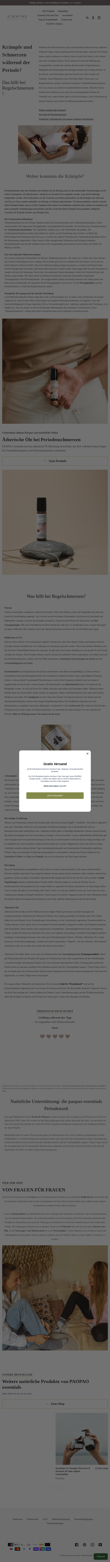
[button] (87, 754)
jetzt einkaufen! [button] (55, 795)
